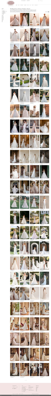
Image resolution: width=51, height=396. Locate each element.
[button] (5, 8)
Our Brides (37, 387)
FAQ (36, 390)
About (36, 388)
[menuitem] (23, 0)
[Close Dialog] (0, 395)
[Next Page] (26, 380)
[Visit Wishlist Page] (40, 0)
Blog (36, 389)
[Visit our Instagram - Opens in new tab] (14, 388)
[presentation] (14, 19)
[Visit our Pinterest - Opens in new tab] (15, 388)
